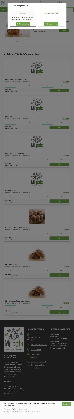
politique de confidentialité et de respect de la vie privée (22, 411)
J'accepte (66, 404)
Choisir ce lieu (23, 24)
